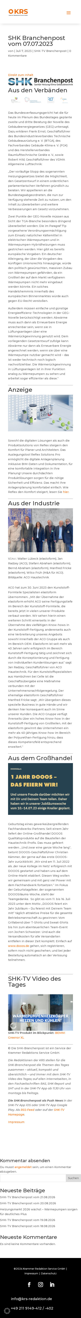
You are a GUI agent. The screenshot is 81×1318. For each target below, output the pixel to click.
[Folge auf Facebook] (29, 1285)
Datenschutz (49, 1273)
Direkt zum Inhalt (20, 75)
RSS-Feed (27, 1110)
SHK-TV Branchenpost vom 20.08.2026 (28, 1203)
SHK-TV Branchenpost (50, 51)
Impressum (16, 1122)
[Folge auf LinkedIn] (52, 1285)
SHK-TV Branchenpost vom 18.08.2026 (27, 1226)
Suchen (73, 1178)
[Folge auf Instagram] (40, 1285)
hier (66, 492)
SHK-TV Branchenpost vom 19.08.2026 (27, 1220)
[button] (7, 1311)
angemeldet (23, 1167)
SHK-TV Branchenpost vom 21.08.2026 (27, 1197)
